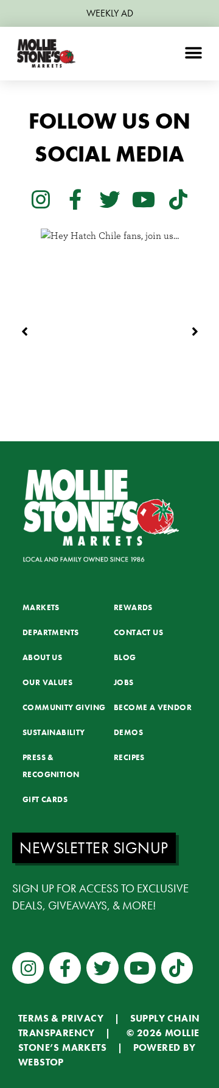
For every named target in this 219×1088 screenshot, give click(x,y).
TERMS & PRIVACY (60, 1018)
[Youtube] (143, 198)
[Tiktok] (178, 198)
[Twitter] (109, 198)
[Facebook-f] (74, 198)
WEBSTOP (41, 1062)
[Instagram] (40, 198)
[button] (193, 53)
